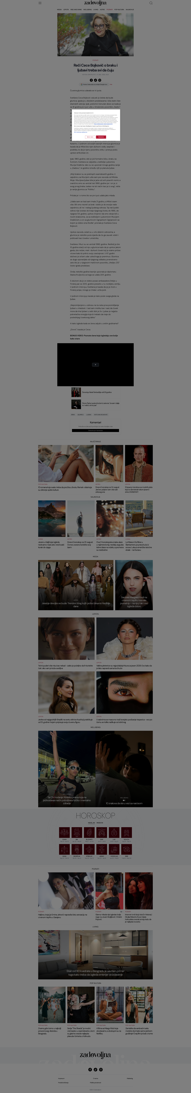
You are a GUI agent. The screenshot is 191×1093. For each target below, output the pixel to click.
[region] (96, 125)
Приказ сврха (90, 137)
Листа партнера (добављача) (80, 132)
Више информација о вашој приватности (103, 124)
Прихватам (101, 137)
